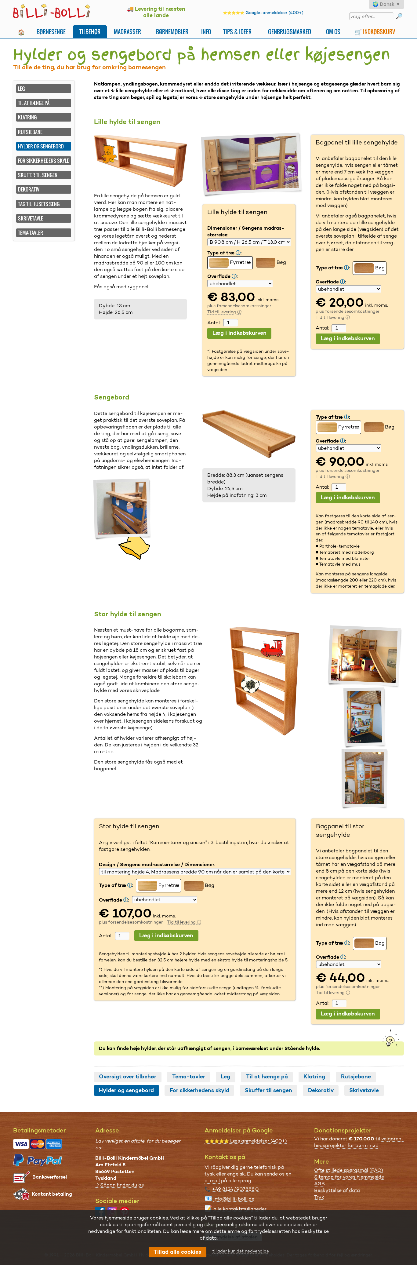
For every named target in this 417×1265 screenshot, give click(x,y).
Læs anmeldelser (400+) (246, 1141)
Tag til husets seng (39, 204)
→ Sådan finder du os (119, 1185)
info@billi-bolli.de (233, 1199)
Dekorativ (28, 189)
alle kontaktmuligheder (240, 1209)
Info (206, 31)
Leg (21, 88)
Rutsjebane (30, 132)
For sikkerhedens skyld (44, 160)
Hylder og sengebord (126, 1090)
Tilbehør (89, 31)
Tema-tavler (30, 232)
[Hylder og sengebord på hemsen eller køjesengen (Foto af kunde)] (123, 509)
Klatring (27, 117)
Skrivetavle (30, 218)
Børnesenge (51, 31)
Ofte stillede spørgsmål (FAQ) (348, 1170)
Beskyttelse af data (337, 1190)
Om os (333, 31)
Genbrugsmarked (289, 31)
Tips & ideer (237, 31)
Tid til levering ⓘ (224, 312)
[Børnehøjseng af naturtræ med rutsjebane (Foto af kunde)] (365, 657)
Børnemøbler (172, 31)
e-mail (212, 1180)
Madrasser (127, 31)
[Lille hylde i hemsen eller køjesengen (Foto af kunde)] (252, 165)
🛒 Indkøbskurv (375, 31)
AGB (319, 1184)
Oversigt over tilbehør (127, 1076)
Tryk (319, 1197)
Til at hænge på (33, 103)
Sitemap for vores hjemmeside (349, 1177)
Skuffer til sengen (37, 175)
